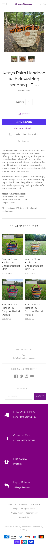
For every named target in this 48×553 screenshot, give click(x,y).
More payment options (24, 128)
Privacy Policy (17, 513)
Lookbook (23, 504)
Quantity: (19, 102)
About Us (12, 504)
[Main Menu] (3, 4)
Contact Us (24, 517)
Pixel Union (27, 526)
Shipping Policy (28, 508)
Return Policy (31, 513)
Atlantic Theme (11, 526)
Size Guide (35, 504)
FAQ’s (15, 508)
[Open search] (7, 4)
